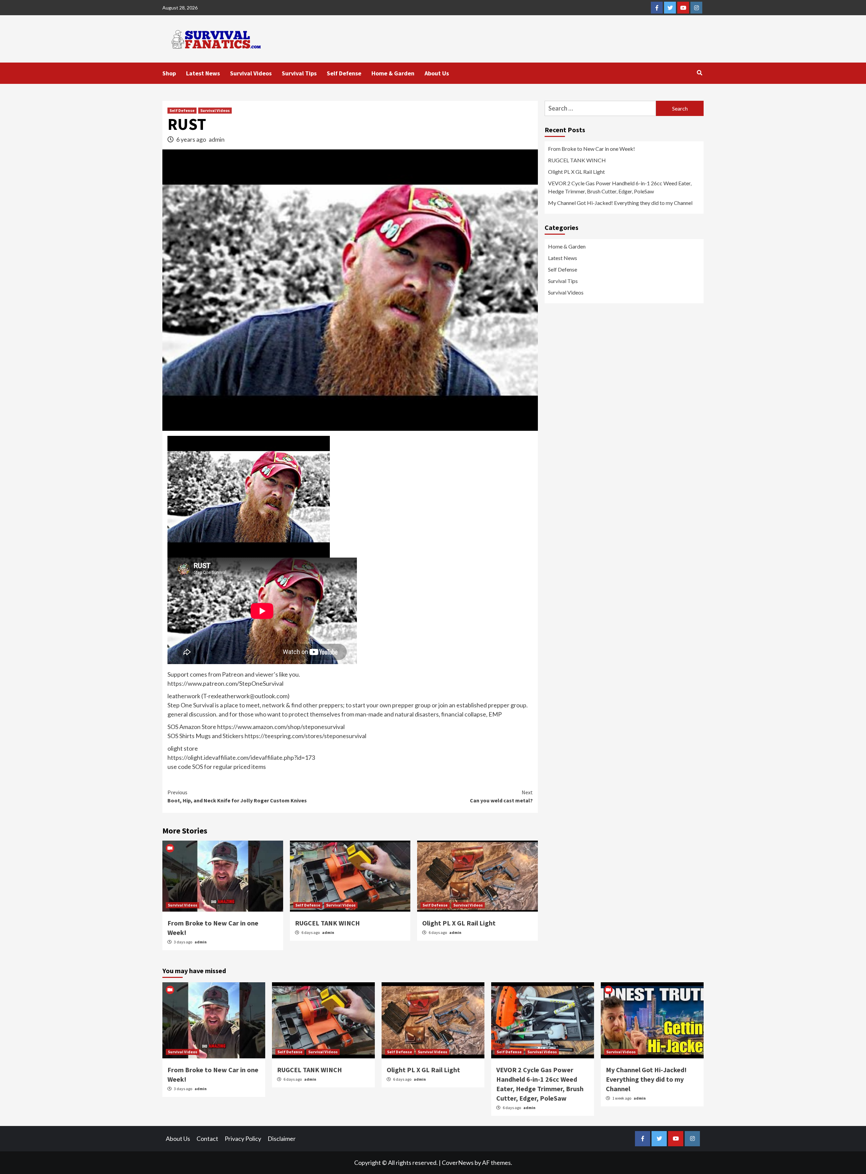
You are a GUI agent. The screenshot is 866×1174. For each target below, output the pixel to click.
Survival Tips (299, 73)
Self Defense (344, 73)
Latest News (203, 73)
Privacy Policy (243, 1138)
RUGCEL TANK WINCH (327, 923)
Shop (169, 73)
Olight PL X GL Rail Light (459, 923)
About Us (437, 73)
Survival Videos (251, 73)
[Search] (699, 72)
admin (217, 139)
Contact (207, 1138)
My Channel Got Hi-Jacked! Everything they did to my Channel (620, 202)
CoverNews (458, 1162)
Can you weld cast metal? (501, 796)
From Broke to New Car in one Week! (591, 148)
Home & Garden (392, 73)
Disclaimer (282, 1138)
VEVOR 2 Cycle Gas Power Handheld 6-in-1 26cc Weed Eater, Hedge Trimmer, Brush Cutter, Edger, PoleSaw (619, 187)
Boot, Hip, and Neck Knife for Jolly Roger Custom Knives (237, 796)
